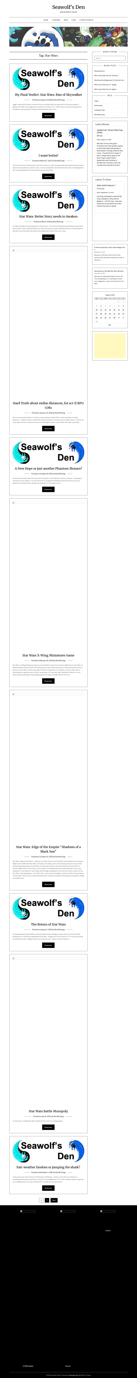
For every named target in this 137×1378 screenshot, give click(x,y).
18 (101, 314)
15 (119, 310)
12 (105, 310)
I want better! (48, 155)
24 (96, 317)
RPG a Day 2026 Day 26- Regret (105, 89)
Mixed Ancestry (99, 71)
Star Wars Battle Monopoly (48, 1111)
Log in (96, 101)
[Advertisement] (110, 345)
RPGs (66, 20)
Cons (74, 20)
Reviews (68, 1366)
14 (114, 310)
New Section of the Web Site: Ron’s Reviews (108, 271)
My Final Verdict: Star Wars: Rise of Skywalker (48, 95)
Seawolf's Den (68, 7)
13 (110, 310)
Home (46, 20)
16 (123, 310)
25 (101, 317)
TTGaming (56, 20)
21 (114, 314)
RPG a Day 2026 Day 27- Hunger (105, 85)
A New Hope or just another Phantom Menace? (48, 468)
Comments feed (99, 110)
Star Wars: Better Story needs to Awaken (48, 216)
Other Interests (86, 20)
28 (114, 317)
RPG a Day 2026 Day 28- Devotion (106, 75)
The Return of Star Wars (48, 924)
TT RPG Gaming (28, 1366)
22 (119, 314)
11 (101, 310)
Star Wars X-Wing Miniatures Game (48, 655)
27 (110, 317)
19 (105, 314)
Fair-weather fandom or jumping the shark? (48, 1167)
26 (105, 317)
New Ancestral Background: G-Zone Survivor (109, 80)
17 (96, 314)
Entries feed (98, 105)
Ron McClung (60, 100)
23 (123, 314)
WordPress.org (99, 114)
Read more (48, 115)
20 (110, 314)
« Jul (109, 325)
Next (54, 1200)
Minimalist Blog (74, 1375)
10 (96, 310)
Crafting (108, 1230)
